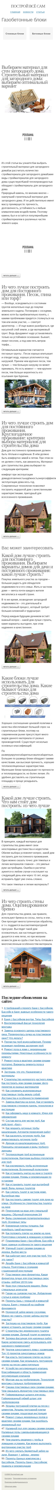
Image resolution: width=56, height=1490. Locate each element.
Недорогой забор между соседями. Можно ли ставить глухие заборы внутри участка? (25, 1315)
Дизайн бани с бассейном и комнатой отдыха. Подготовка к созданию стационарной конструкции (25, 1266)
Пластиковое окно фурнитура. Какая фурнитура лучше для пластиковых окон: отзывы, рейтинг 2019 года (25, 1278)
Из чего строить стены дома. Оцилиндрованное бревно (24, 905)
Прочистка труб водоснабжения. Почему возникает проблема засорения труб (26, 1043)
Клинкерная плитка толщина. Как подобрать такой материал (23, 1227)
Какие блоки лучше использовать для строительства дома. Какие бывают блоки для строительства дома (27, 685)
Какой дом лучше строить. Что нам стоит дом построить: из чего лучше (26, 801)
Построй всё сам (28, 6)
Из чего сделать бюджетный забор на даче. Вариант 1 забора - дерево (25, 1452)
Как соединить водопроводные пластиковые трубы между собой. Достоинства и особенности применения (25, 1094)
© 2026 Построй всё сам (14, 1474)
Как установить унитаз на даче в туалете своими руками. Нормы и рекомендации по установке (27, 1176)
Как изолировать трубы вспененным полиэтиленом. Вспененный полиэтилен (25, 1167)
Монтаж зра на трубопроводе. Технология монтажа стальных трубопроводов (28, 1381)
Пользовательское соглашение (25, 1478)
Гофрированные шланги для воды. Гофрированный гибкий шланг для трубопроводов (24, 1398)
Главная (15, 12)
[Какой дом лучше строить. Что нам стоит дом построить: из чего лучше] (28, 823)
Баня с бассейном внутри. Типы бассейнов (29, 1019)
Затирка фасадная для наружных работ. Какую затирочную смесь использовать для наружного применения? (27, 1342)
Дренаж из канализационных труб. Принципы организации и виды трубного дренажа (25, 1146)
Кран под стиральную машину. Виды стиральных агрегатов (25, 1287)
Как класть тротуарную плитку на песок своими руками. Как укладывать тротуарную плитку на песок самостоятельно (27, 1360)
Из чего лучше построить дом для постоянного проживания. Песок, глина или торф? (26, 292)
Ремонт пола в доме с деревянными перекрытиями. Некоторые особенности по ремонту (26, 1053)
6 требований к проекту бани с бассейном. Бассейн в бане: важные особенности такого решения (27, 1011)
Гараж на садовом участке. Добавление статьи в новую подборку (27, 1295)
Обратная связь (10, 1486)
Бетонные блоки (41, 33)
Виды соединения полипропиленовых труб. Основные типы (26, 1220)
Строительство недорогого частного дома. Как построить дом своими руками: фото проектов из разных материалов (27, 1083)
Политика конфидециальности (16, 1482)
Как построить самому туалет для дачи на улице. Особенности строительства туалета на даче (28, 1203)
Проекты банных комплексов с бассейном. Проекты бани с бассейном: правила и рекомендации (24, 1462)
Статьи (40, 12)
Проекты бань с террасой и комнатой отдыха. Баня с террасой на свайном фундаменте (25, 1304)
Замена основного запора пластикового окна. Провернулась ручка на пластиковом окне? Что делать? (26, 1034)
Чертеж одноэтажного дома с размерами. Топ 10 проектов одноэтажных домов (28, 1351)
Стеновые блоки (15, 33)
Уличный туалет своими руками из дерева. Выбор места (23, 1250)
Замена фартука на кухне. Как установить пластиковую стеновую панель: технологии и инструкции (28, 1105)
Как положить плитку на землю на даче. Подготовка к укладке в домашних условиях (27, 1235)
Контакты (8, 1478)
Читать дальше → (11, 275)
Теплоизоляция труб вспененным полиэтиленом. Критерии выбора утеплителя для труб (28, 1158)
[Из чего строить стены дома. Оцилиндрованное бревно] (28, 965)
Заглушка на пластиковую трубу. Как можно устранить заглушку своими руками (26, 1325)
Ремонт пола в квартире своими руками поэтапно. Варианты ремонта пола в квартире (26, 1064)
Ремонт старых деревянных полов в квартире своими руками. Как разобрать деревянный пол (25, 1420)
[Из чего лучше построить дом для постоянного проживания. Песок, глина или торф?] (28, 394)
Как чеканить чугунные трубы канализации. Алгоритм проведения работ (26, 1130)
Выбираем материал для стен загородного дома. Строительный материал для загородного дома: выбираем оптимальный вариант (25, 76)
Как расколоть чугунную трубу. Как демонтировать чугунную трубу (23, 1137)
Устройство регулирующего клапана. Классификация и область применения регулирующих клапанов (25, 1372)
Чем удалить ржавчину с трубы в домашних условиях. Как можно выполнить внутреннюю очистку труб (26, 1443)
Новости (28, 12)
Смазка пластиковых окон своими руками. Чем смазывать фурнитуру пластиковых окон (28, 1389)
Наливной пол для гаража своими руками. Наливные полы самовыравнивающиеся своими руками (28, 1432)
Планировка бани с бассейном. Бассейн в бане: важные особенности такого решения (28, 1242)
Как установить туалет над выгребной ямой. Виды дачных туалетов (25, 1186)
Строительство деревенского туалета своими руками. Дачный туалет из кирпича (26, 1332)
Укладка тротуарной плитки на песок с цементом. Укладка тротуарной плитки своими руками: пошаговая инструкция (25, 1409)
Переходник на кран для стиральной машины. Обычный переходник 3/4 (25, 1212)
